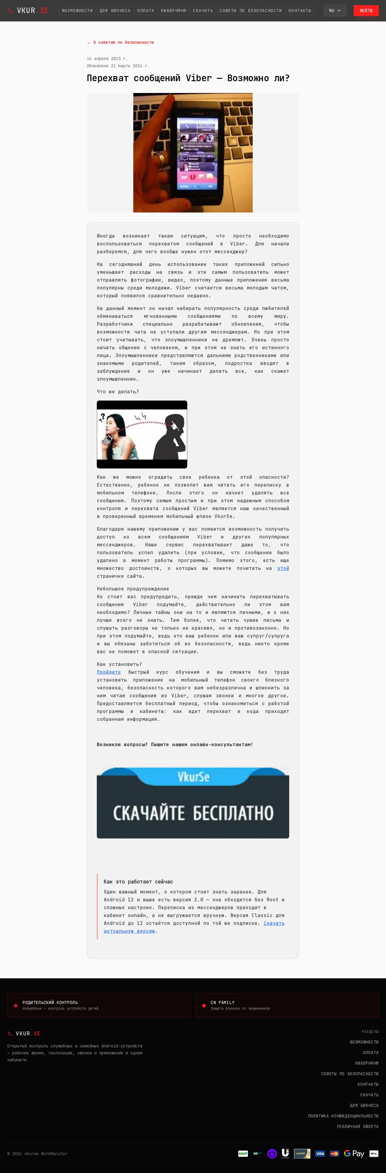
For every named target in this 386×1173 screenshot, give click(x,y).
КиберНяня (174, 10)
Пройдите (109, 672)
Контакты (300, 10)
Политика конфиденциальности (343, 1116)
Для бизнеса (115, 10)
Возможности (77, 10)
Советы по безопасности (251, 10)
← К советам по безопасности (120, 42)
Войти (366, 10)
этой (283, 568)
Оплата (145, 10)
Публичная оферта (358, 1126)
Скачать (203, 10)
